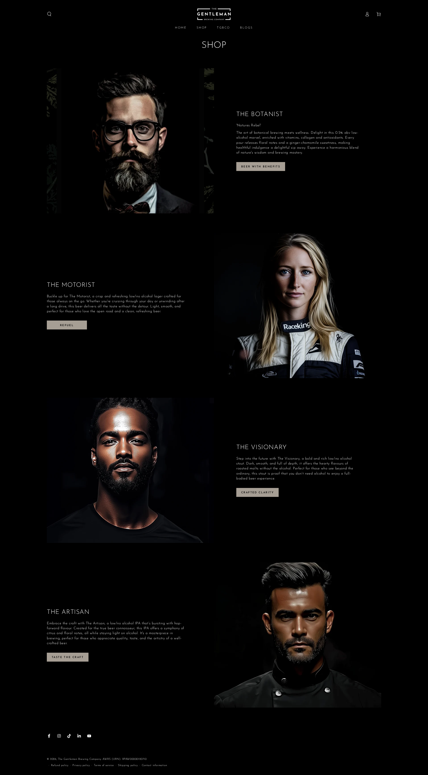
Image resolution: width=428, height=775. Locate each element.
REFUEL (67, 325)
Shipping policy (128, 765)
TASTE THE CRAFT (68, 657)
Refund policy (59, 765)
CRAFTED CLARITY (257, 492)
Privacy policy (81, 765)
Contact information (154, 765)
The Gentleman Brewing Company (79, 759)
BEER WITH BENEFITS (260, 166)
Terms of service (104, 765)
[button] (49, 14)
